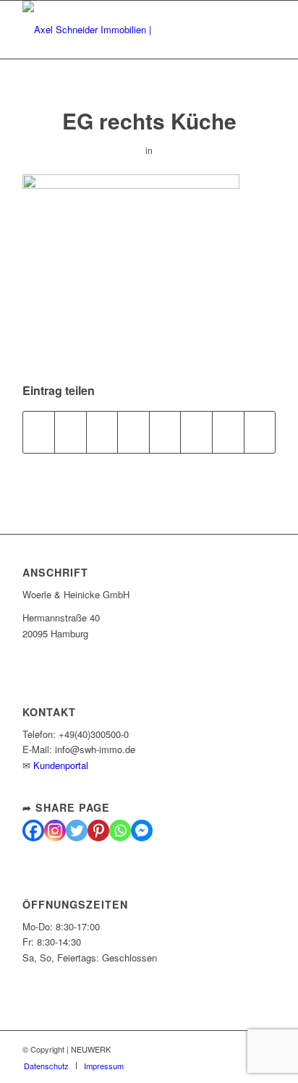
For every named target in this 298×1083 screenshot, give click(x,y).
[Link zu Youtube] (243, 1049)
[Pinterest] (98, 830)
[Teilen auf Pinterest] (102, 432)
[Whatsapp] (120, 830)
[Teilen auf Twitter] (70, 432)
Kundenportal (60, 765)
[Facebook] (33, 830)
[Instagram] (55, 830)
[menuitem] (46, 1065)
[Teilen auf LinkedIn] (133, 432)
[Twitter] (77, 830)
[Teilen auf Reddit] (228, 432)
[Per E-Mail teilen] (260, 432)
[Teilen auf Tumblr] (165, 432)
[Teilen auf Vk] (196, 432)
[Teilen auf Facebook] (39, 432)
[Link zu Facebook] (199, 1049)
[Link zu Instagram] (221, 1049)
